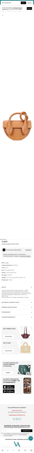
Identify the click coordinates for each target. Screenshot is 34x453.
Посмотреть (8, 336)
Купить (8, 372)
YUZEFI (6, 262)
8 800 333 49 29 (17, 410)
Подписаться (27, 430)
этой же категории (25, 256)
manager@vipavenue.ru (17, 415)
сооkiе (20, 9)
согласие (8, 433)
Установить (28, 250)
